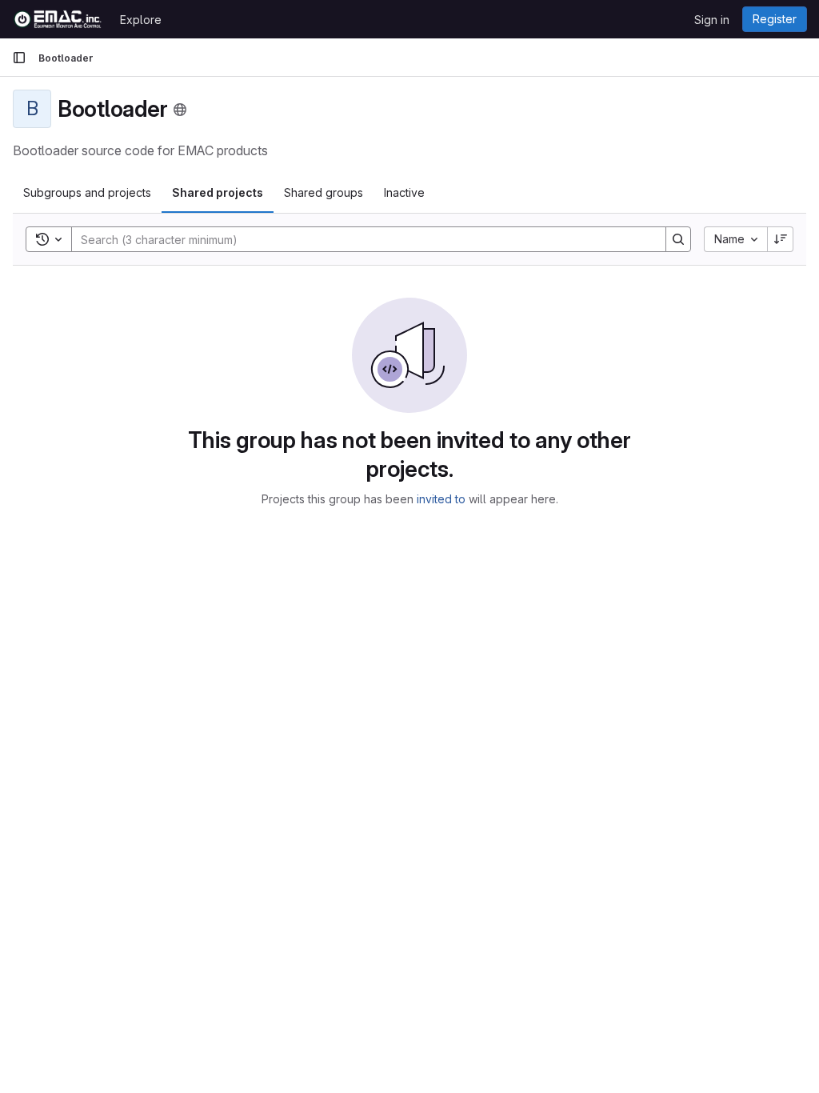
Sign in (711, 19)
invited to (441, 499)
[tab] (87, 193)
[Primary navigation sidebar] (19, 57)
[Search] (678, 239)
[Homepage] (58, 19)
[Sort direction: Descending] (780, 239)
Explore (141, 19)
